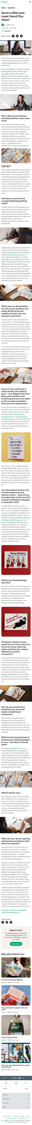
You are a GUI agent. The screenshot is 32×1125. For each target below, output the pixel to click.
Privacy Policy (16, 1116)
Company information (11, 1118)
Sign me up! (16, 944)
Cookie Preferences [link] (22, 1118)
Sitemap (27, 1116)
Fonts (22, 1116)
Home (3, 8)
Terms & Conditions (7, 1116)
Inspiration (11, 8)
